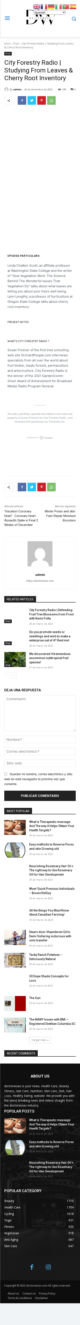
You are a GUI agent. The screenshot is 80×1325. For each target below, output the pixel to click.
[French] (44, 6)
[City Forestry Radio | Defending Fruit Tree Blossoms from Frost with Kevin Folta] (15, 615)
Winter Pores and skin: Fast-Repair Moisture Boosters (60, 515)
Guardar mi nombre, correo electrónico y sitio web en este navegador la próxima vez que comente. (38, 778)
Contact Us (29, 1293)
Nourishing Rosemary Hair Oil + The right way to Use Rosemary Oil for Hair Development (51, 870)
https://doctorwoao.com (40, 580)
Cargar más (39, 1040)
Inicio (7, 43)
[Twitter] (32, 100)
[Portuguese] (66, 6)
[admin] (7, 89)
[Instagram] (48, 1267)
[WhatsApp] (51, 100)
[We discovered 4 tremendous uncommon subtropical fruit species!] (15, 659)
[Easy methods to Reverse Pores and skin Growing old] (15, 850)
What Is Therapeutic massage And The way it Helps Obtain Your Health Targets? (51, 826)
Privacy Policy (47, 1293)
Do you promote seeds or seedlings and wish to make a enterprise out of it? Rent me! (49, 636)
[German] (51, 6)
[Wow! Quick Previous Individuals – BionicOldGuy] (15, 894)
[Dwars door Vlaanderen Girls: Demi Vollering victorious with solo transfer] (15, 937)
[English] (37, 6)
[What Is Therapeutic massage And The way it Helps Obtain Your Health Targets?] (15, 827)
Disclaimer (41, 1298)
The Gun (35, 998)
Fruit (16, 43)
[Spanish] (73, 6)
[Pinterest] (41, 100)
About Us (13, 1293)
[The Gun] (15, 1003)
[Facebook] (22, 100)
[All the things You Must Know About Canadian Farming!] (15, 916)
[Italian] (58, 6)
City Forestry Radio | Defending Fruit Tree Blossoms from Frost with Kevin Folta (51, 614)
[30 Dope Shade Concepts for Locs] (15, 981)
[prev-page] (7, 675)
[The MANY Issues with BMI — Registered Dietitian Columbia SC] (15, 1025)
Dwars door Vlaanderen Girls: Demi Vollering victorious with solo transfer (50, 936)
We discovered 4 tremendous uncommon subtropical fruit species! (50, 658)
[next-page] (13, 675)
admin (17, 89)
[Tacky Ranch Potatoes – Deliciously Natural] (15, 960)
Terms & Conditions (20, 1298)
